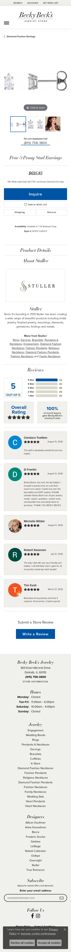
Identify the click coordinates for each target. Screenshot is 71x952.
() (60, 380)
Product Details (35, 250)
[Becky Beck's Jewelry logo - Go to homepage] (35, 17)
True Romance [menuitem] (35, 870)
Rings (16, 340)
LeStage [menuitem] (36, 846)
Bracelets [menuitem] (35, 754)
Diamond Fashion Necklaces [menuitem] (35, 768)
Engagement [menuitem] (35, 730)
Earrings (26, 340)
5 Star (31, 380)
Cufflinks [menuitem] (35, 759)
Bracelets (37, 340)
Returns (51, 212)
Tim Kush (30, 585)
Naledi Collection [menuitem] (35, 851)
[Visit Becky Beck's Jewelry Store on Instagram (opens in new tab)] (38, 916)
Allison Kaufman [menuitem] (35, 822)
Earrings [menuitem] (35, 749)
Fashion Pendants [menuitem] (35, 773)
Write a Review (35, 634)
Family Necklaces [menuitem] (35, 792)
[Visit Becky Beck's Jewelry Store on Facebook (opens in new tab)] (32, 916)
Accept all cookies (49, 942)
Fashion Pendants (36, 348)
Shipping (20, 212)
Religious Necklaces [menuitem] (35, 777)
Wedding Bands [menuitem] (35, 735)
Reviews (35, 369)
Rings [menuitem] (35, 740)
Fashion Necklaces (22, 356)
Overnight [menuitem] (35, 860)
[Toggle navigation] (6, 21)
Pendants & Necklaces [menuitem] (36, 744)
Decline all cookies (22, 942)
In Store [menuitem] (35, 763)
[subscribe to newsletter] (61, 897)
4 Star (31, 383)
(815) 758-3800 (35, 143)
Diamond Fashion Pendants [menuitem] (35, 782)
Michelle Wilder (34, 521)
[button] (17, 3)
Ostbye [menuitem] (35, 855)
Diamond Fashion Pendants (42, 352)
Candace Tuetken (35, 438)
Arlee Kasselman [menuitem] (35, 827)
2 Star (31, 391)
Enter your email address (35, 890)
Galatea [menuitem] (35, 841)
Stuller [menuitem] (35, 865)
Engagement (31, 344)
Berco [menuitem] (35, 832)
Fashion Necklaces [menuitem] (35, 787)
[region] (35, 80)
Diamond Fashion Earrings (21, 36)
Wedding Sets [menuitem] (35, 796)
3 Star (31, 387)
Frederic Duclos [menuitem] (35, 837)
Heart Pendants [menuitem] (35, 801)
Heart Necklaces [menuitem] (35, 806)
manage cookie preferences (38, 933)
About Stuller (35, 260)
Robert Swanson (35, 550)
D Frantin (30, 469)
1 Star (31, 395)
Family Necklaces (49, 356)
